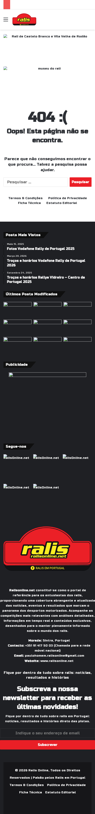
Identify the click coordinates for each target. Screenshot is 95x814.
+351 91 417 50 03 (39, 645)
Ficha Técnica (29, 203)
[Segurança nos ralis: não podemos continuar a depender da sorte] (47, 345)
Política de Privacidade (67, 198)
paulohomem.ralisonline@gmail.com (54, 656)
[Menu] (5, 21)
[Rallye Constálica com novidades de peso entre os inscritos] (17, 327)
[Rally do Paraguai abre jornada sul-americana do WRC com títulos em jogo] (47, 327)
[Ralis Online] (24, 19)
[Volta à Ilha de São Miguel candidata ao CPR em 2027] (77, 310)
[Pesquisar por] (89, 21)
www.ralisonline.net (57, 661)
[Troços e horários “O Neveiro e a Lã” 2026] (17, 345)
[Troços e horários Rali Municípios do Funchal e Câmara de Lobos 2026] (77, 327)
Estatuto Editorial (61, 203)
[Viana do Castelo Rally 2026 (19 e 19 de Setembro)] (47, 310)
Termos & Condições (25, 198)
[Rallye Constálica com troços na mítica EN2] (77, 345)
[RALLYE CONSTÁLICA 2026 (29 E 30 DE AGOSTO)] (17, 310)
